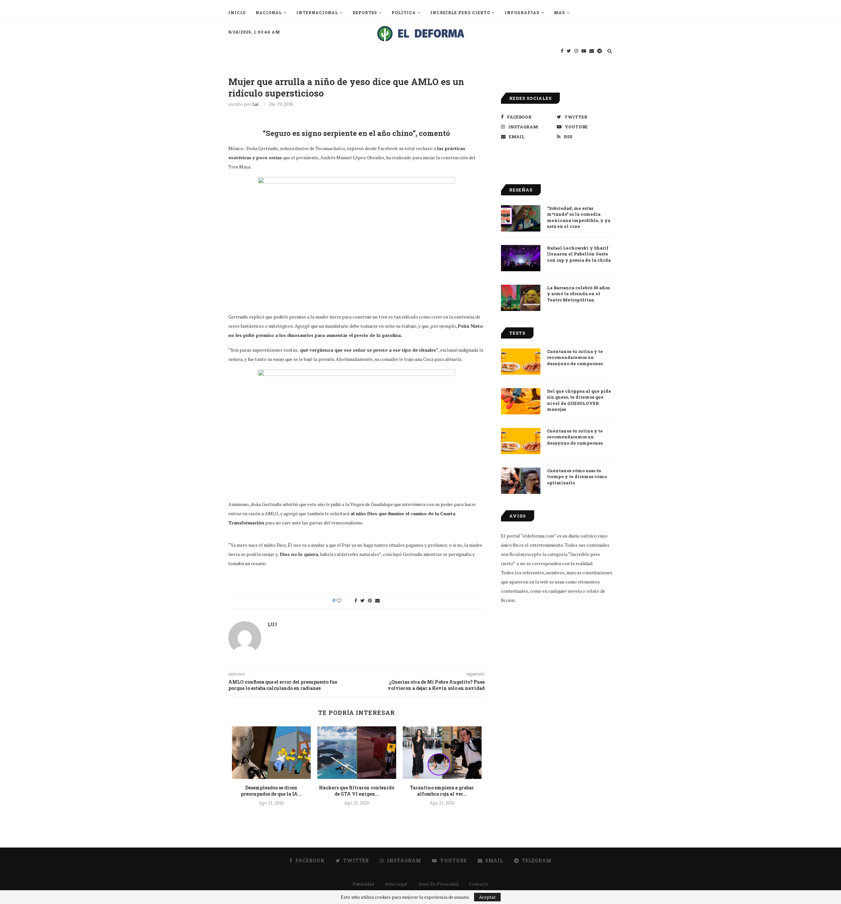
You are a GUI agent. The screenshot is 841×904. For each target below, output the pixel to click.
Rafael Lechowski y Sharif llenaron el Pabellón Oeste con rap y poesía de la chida (579, 254)
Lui (255, 104)
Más (559, 12)
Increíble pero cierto (460, 12)
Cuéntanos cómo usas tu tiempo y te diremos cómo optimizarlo (577, 476)
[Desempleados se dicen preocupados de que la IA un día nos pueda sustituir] (271, 752)
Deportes (364, 12)
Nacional (269, 12)
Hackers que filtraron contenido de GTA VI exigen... (356, 790)
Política (404, 12)
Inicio (237, 12)
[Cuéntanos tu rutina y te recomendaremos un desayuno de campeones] (520, 361)
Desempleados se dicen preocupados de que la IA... (271, 790)
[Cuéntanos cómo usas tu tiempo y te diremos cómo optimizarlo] (520, 481)
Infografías (522, 12)
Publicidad (363, 884)
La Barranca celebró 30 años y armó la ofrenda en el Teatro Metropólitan (578, 293)
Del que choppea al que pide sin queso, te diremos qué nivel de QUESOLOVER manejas (579, 400)
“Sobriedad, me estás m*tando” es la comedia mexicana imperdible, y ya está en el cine (578, 217)
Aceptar (487, 897)
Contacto (479, 884)
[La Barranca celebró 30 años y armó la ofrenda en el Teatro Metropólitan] (520, 298)
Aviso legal (396, 884)
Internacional (317, 12)
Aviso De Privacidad (438, 884)
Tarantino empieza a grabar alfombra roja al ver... (442, 790)
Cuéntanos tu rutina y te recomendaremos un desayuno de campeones (575, 357)
